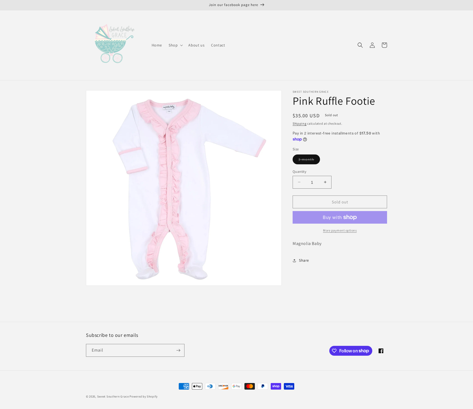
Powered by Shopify (143, 396)
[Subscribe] (178, 350)
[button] (175, 45)
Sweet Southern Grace (113, 396)
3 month (309, 160)
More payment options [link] (340, 230)
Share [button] (304, 260)
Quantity (299, 171)
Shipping (300, 123)
